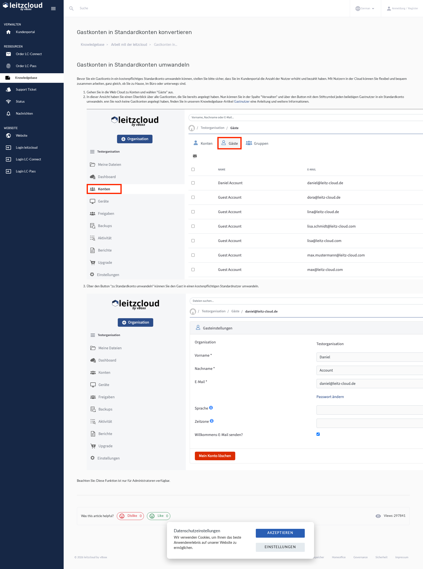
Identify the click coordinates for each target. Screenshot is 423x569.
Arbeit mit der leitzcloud (129, 45)
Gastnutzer (242, 101)
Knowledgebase (92, 45)
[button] (365, 8)
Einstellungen (280, 547)
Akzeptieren (280, 533)
